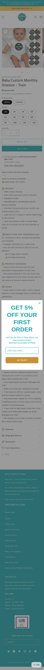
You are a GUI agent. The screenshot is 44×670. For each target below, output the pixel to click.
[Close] (40, 303)
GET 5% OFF (22, 360)
